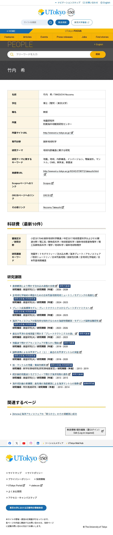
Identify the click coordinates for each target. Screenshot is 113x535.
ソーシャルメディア (54, 443)
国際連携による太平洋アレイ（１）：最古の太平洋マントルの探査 (46, 352)
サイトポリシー (35, 473)
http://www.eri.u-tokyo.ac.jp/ (56, 133)
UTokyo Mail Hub (75, 443)
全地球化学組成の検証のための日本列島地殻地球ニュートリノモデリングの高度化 (53, 295)
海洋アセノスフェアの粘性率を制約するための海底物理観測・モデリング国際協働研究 (56, 321)
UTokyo (73, 31)
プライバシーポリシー (19, 479)
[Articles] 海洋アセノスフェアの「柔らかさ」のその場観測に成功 (45, 414)
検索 (98, 54)
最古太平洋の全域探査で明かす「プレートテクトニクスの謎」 (43, 333)
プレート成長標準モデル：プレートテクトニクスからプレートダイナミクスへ (51, 308)
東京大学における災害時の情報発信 (26, 508)
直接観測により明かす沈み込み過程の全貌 (33, 286)
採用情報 (40, 479)
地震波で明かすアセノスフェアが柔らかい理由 (36, 343)
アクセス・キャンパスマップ (22, 498)
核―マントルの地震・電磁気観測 (29, 365)
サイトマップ (14, 473)
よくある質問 (14, 492)
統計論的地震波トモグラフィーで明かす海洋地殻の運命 (40, 374)
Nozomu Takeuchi (52, 207)
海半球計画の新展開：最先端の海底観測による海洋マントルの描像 (46, 383)
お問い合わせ (92, 3)
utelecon (35, 485)
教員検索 (62, 22)
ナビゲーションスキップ (69, 3)
